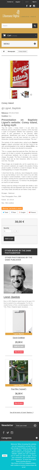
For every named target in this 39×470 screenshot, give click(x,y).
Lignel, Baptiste (11, 108)
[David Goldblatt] (18, 321)
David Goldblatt (19, 338)
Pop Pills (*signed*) (18, 389)
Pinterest (33, 212)
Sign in (34, 1)
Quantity (6, 228)
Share (14, 212)
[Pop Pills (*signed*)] (18, 372)
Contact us (10, 1)
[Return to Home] (4, 51)
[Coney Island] (24, 94)
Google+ (23, 212)
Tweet (6, 212)
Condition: (5, 116)
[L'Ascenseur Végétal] (19, 13)
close (4, 455)
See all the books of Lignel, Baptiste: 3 (21, 412)
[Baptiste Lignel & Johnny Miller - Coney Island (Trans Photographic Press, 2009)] (14, 94)
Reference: (5, 113)
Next (31, 95)
